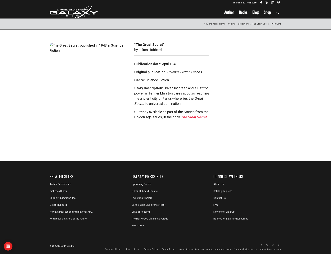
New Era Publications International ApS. (71, 211)
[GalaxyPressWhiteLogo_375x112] (74, 12)
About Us (218, 184)
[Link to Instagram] (272, 3)
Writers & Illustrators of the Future (68, 218)
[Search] (277, 12)
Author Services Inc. (60, 184)
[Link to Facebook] (261, 3)
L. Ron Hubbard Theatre (145, 191)
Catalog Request (222, 191)
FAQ (215, 204)
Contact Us (219, 197)
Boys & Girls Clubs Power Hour (148, 204)
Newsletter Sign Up (224, 211)
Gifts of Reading (141, 211)
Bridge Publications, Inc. (63, 197)
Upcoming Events (141, 184)
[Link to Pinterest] (278, 3)
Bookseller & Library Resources (230, 218)
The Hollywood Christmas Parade (150, 218)
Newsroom (138, 225)
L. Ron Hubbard (58, 204)
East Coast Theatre (142, 197)
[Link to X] (267, 3)
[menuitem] (229, 12)
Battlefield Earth (58, 191)
